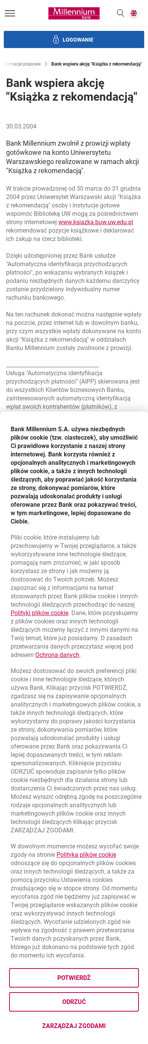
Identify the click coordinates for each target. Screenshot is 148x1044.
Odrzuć (74, 1001)
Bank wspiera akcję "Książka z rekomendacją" (96, 64)
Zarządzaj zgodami (90, 1028)
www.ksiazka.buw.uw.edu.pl (95, 222)
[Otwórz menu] (10, 13)
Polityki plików (39, 613)
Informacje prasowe (20, 64)
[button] (120, 13)
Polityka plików (86, 854)
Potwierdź (74, 977)
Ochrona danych (57, 655)
